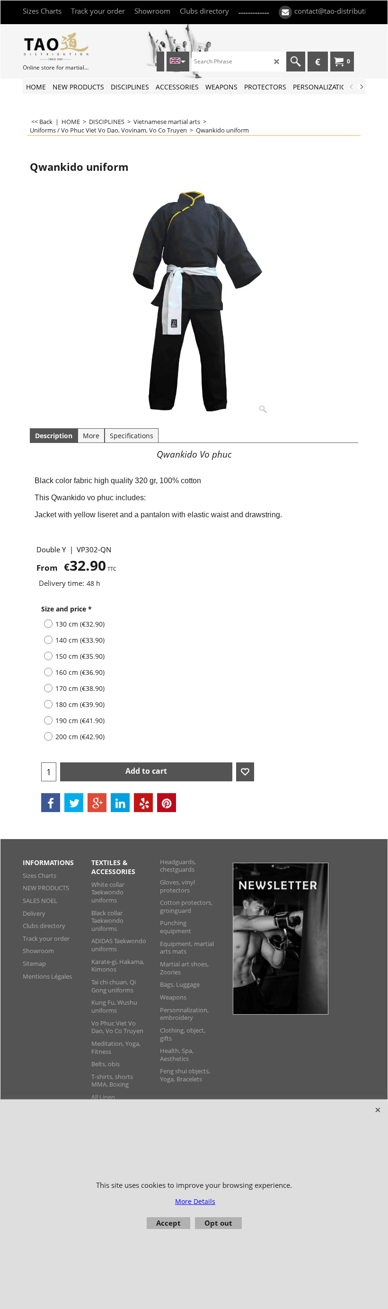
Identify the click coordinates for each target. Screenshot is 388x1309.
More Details (195, 1201)
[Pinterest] (166, 802)
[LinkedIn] (120, 802)
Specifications (131, 435)
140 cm (80, 640)
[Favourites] (245, 772)
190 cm (80, 720)
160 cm (80, 672)
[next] (361, 86)
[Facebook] (50, 802)
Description (53, 435)
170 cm (80, 688)
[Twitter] (73, 802)
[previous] (351, 86)
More (91, 435)
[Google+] (97, 802)
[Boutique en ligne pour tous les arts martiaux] (56, 46)
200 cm (80, 736)
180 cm (80, 704)
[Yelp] (143, 802)
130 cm (80, 623)
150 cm (80, 656)
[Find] (295, 61)
